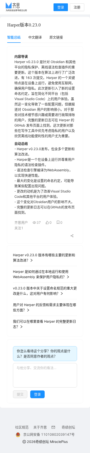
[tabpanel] (45, 225)
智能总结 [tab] (14, 37)
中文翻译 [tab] (35, 37)
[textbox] (45, 375)
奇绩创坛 (68, 427)
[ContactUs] (54, 427)
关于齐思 (40, 427)
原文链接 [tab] (56, 37)
